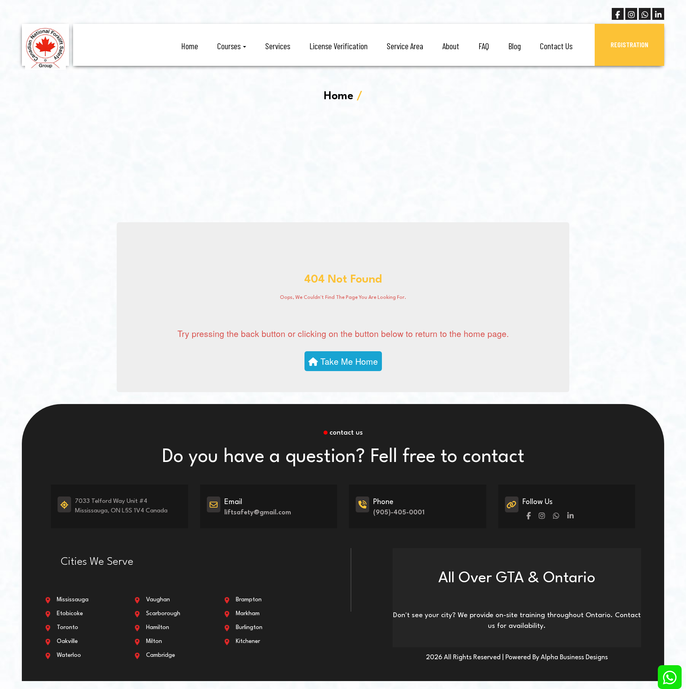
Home (189, 45)
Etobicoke (70, 614)
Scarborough (163, 614)
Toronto (67, 628)
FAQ (483, 45)
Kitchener (248, 642)
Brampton (249, 600)
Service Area (405, 45)
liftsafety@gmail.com (257, 512)
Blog (514, 45)
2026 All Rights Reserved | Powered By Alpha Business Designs (517, 657)
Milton (154, 642)
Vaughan (158, 600)
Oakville (67, 642)
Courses (229, 45)
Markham (248, 614)
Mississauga (73, 600)
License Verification (338, 45)
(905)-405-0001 (398, 512)
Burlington (249, 628)
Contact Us (556, 45)
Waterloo (69, 655)
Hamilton (157, 628)
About (450, 45)
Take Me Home (348, 361)
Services (277, 45)
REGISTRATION (629, 44)
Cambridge (160, 655)
